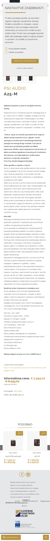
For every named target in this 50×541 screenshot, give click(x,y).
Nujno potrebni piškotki (17, 49)
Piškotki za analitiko (16, 52)
